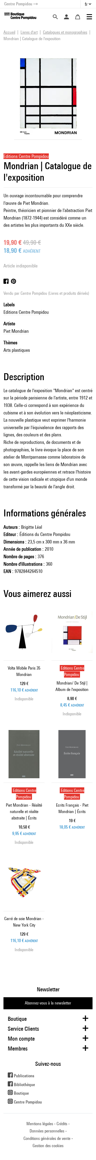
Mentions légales (39, 1123)
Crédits (62, 1123)
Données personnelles (47, 1130)
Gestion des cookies (48, 1145)
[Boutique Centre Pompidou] (20, 15)
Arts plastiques (16, 350)
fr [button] (86, 4)
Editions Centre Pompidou (26, 312)
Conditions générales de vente (46, 1138)
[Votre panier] (77, 17)
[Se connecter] (66, 17)
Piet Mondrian (16, 331)
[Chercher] (55, 17)
